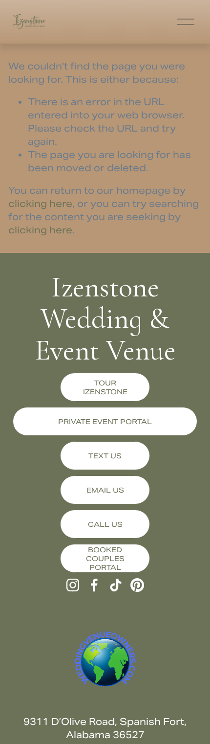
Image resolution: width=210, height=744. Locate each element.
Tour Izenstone (105, 387)
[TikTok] (116, 585)
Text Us (105, 455)
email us (105, 490)
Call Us (105, 524)
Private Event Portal (105, 421)
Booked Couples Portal (105, 558)
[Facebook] (94, 585)
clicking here (40, 203)
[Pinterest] (137, 585)
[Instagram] (73, 585)
